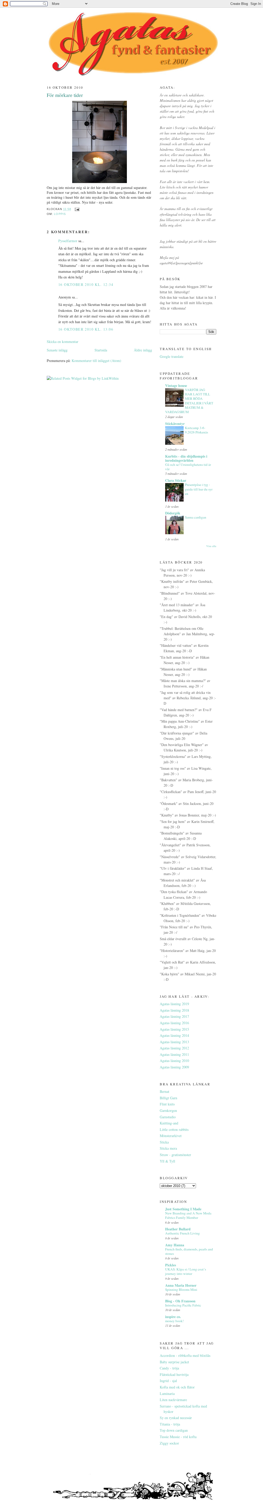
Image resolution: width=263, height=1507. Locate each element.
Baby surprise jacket (174, 1361)
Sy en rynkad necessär (176, 1417)
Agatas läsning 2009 (174, 1067)
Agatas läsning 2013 (174, 1041)
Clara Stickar (175, 480)
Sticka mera (168, 1148)
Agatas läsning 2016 (174, 1022)
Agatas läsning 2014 (174, 1035)
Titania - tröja (170, 1424)
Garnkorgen (168, 1110)
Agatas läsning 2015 (174, 1029)
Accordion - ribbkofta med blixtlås (185, 1355)
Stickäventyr (175, 423)
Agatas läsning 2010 (174, 1060)
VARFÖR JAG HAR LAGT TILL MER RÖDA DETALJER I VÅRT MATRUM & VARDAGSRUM (189, 400)
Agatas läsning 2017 (174, 1016)
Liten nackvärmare (173, 1399)
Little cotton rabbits (174, 1129)
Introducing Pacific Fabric (183, 1305)
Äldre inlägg (143, 350)
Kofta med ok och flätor (177, 1387)
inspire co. (173, 1316)
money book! (174, 1321)
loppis (60, 213)
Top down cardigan (174, 1430)
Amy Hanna (174, 1245)
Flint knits (167, 1104)
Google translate (171, 356)
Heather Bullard (178, 1229)
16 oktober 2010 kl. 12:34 (85, 284)
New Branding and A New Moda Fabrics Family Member (188, 1215)
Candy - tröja (169, 1368)
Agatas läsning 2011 (174, 1054)
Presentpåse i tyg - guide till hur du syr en (198, 489)
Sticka (164, 1142)
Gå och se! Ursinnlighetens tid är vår (188, 466)
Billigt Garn (168, 1097)
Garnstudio (168, 1116)
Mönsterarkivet (171, 1135)
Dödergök (172, 513)
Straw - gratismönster (175, 1154)
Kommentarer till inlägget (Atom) (96, 360)
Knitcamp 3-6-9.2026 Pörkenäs (196, 429)
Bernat (164, 1091)
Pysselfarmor (67, 240)
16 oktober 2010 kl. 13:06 (85, 329)
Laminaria (167, 1393)
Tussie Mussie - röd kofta (178, 1436)
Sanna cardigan (195, 517)
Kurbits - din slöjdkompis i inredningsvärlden (186, 458)
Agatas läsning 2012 (174, 1048)
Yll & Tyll (167, 1161)
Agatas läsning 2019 (174, 1003)
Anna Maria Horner (180, 1285)
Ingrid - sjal (168, 1380)
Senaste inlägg (57, 350)
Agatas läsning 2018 (174, 1010)
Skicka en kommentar (62, 341)
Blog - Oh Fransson (180, 1301)
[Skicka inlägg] (76, 209)
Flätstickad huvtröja (174, 1374)
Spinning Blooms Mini (181, 1289)
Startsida (101, 350)
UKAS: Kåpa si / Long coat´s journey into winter (185, 1271)
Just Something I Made (183, 1209)
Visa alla (211, 546)
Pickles (170, 1265)
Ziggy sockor (169, 1443)
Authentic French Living (182, 1233)
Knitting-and (169, 1123)
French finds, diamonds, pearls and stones (189, 1251)
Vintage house (176, 385)
